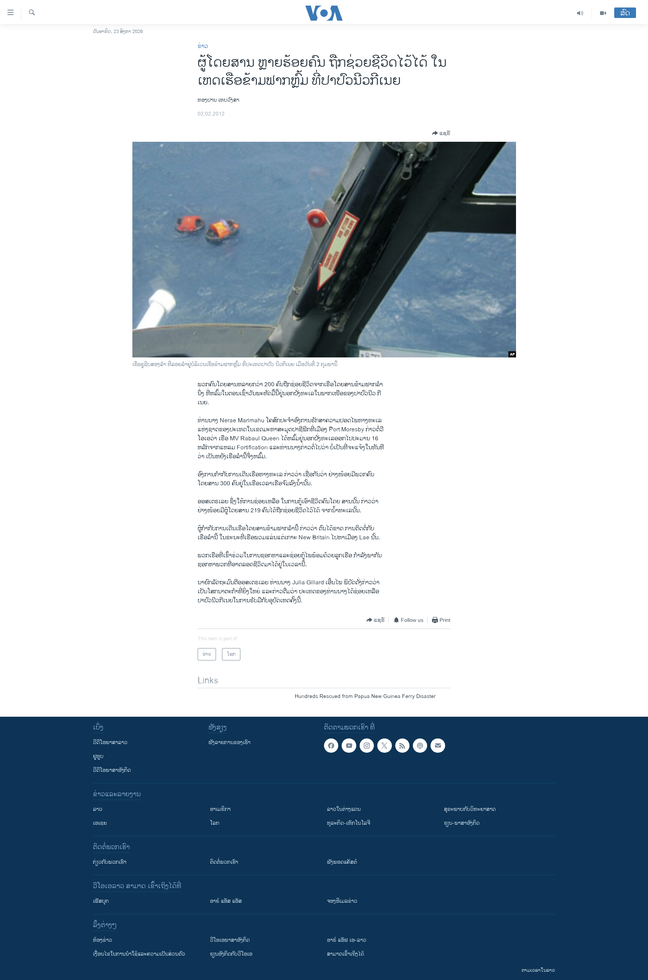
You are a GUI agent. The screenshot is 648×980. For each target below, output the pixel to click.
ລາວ (97, 809)
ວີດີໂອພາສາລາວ (110, 742)
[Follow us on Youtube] (349, 745)
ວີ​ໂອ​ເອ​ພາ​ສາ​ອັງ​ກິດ (230, 940)
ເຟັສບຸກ (101, 901)
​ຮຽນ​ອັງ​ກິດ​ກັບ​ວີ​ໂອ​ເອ (231, 954)
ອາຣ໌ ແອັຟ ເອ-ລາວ (346, 940)
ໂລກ (214, 823)
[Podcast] (420, 745)
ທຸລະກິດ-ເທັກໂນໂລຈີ (348, 823)
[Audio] (580, 13)
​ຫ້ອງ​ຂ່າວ (102, 940)
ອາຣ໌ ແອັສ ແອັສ (226, 901)
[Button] (441, 133)
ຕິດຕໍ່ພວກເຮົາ (224, 862)
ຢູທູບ (98, 756)
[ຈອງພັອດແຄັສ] (437, 745)
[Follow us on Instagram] (367, 745)
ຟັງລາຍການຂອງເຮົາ (229, 742)
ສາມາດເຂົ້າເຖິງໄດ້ (345, 954)
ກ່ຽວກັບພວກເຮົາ (109, 862)
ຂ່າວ (203, 46)
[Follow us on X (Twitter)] (384, 745)
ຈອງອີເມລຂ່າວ (342, 901)
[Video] (603, 13)
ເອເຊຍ (100, 823)
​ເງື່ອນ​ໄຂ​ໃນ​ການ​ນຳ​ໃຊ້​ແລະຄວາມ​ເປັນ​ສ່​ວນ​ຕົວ (139, 954)
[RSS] (402, 745)
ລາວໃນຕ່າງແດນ (344, 809)
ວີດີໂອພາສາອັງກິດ (112, 770)
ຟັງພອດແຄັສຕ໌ (342, 862)
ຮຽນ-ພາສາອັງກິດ (462, 823)
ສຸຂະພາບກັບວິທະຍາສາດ (470, 809)
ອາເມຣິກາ (220, 809)
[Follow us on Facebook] (331, 745)
